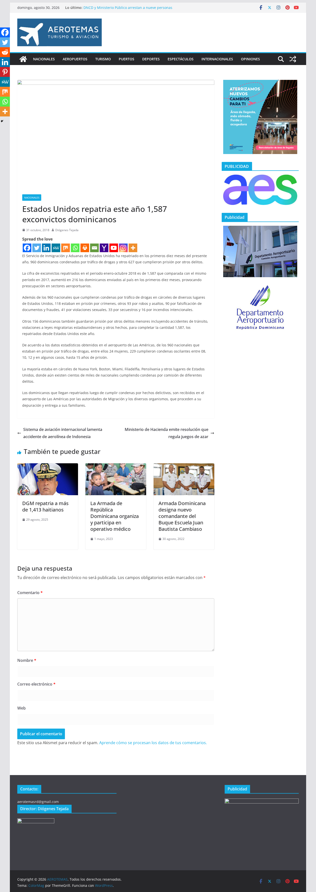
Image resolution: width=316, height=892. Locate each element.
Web (21, 708)
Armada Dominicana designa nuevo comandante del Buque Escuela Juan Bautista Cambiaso (182, 516)
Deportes (151, 59)
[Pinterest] (5, 72)
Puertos (126, 59)
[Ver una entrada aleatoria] (293, 59)
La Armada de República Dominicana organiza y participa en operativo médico (114, 516)
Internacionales (217, 59)
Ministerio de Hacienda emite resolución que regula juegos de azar (166, 433)
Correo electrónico (36, 684)
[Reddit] (5, 52)
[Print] (84, 248)
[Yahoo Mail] (104, 248)
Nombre (26, 660)
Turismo (103, 59)
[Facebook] (27, 248)
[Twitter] (36, 248)
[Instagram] (123, 248)
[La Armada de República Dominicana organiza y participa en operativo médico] (115, 466)
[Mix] (65, 248)
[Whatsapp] (75, 248)
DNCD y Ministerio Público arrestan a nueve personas (127, 7)
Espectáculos (181, 59)
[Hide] (2, 121)
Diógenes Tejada (67, 230)
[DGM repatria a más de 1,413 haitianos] (47, 466)
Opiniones (250, 59)
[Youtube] (113, 248)
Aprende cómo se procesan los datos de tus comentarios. (153, 742)
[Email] (94, 248)
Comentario (30, 592)
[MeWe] (56, 248)
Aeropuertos (75, 59)
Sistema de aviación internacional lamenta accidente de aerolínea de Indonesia (62, 433)
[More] (133, 248)
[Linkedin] (46, 248)
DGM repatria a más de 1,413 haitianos (45, 506)
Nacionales (44, 59)
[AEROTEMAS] (23, 59)
